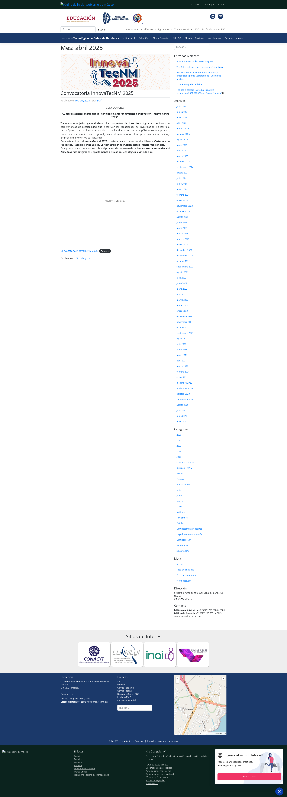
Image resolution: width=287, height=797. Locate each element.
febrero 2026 (183, 128)
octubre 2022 (183, 261)
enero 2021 (182, 377)
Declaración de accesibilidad (159, 767)
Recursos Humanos (234, 38)
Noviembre (182, 517)
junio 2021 (182, 349)
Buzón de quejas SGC (213, 29)
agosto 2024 (182, 172)
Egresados (164, 29)
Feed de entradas (185, 569)
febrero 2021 (183, 371)
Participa (209, 4)
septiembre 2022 (185, 266)
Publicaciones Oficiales (84, 768)
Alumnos (131, 29)
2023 (179, 445)
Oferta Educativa (160, 38)
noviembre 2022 (185, 255)
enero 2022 (182, 310)
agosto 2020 (182, 404)
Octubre (181, 523)
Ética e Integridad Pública (189, 84)
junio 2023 (182, 222)
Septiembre (182, 545)
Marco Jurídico (80, 771)
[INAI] (160, 654)
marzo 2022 (182, 299)
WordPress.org (184, 580)
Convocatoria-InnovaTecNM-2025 (79, 251)
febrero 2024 (183, 194)
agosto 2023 (182, 216)
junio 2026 (182, 111)
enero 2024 (182, 200)
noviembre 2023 (185, 205)
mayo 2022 (182, 288)
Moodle (188, 38)
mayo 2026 (182, 117)
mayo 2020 (182, 421)
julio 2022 (181, 277)
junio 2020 (182, 415)
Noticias (181, 512)
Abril (179, 456)
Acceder (181, 564)
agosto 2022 (182, 272)
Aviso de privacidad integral (158, 771)
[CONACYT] (94, 654)
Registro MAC (124, 697)
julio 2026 (181, 106)
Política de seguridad (155, 780)
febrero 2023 (183, 239)
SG (179, 38)
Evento (180, 473)
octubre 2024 (183, 161)
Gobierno (195, 4)
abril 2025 (182, 150)
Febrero (180, 479)
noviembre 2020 (185, 388)
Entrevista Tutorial (126, 700)
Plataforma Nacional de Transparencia (91, 774)
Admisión (143, 38)
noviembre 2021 (185, 322)
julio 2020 (181, 410)
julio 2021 (181, 344)
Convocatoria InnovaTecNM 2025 (97, 93)
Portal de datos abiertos (157, 764)
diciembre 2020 (184, 382)
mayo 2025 (182, 145)
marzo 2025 (182, 156)
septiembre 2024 (185, 167)
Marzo (180, 501)
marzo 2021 (182, 366)
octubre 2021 (183, 327)
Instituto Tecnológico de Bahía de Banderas (90, 38)
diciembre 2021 (184, 316)
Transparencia (182, 29)
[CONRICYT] (127, 654)
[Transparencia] (193, 654)
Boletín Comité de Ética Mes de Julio (195, 61)
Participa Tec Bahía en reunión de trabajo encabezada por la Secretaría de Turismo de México (199, 75)
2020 (179, 434)
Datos (221, 4)
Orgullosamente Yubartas (189, 528)
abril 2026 (182, 122)
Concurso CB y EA (185, 462)
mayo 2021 (182, 355)
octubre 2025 (183, 134)
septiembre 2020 (185, 399)
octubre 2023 (183, 211)
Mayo (179, 506)
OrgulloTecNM (184, 539)
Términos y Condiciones (157, 777)
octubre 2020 (183, 393)
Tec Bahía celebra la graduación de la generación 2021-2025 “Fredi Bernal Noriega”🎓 (200, 91)
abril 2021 (182, 360)
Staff (99, 100)
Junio (179, 495)
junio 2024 (182, 183)
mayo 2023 (182, 228)
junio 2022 (182, 283)
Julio (179, 490)
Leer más (150, 759)
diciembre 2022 (184, 250)
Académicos (147, 29)
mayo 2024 (182, 189)
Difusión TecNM (185, 467)
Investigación (214, 38)
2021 (179, 440)
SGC (196, 29)
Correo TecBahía (125, 687)
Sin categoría (83, 258)
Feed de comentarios (187, 575)
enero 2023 (182, 244)
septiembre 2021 (185, 333)
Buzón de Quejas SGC (128, 694)
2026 (179, 451)
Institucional (128, 38)
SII (174, 38)
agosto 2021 (182, 338)
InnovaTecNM (183, 484)
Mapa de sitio (152, 783)
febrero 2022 (183, 305)
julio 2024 (181, 178)
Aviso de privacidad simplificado (160, 774)
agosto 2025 (182, 139)
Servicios (199, 38)
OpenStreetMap (208, 733)
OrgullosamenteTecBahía (189, 534)
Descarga (105, 251)
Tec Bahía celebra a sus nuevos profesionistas (200, 67)
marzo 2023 (182, 233)
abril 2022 (182, 294)
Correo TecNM (124, 690)
